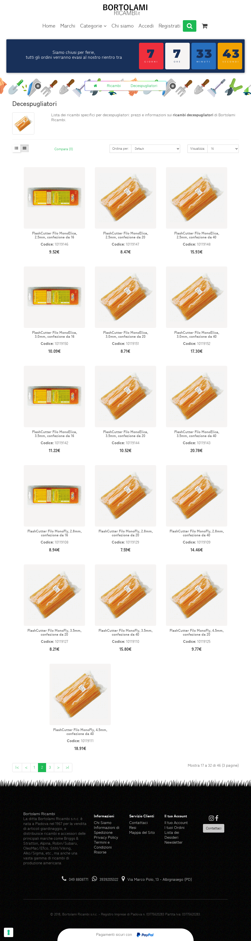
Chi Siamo (103, 822)
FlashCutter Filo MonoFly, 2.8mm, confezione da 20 (126, 533)
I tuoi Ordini (174, 827)
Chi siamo (123, 25)
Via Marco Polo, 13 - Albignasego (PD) (159, 879)
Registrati (169, 25)
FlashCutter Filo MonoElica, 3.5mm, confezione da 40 (196, 433)
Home (48, 25)
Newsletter (173, 842)
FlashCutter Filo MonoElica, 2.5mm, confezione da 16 (54, 235)
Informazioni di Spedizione (106, 830)
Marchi (67, 25)
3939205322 (109, 879)
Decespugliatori (144, 85)
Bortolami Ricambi (39, 813)
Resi (132, 827)
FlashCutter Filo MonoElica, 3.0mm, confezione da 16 (54, 334)
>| (67, 767)
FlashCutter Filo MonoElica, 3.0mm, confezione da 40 (196, 334)
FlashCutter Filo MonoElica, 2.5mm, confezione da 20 (125, 235)
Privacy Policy (106, 837)
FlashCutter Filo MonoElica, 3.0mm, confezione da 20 (125, 334)
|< (17, 767)
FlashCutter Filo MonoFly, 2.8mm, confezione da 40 (197, 533)
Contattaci (138, 822)
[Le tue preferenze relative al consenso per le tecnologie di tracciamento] (8, 932)
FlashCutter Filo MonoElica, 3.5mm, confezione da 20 (125, 433)
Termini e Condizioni (103, 845)
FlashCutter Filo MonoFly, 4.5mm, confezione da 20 (197, 632)
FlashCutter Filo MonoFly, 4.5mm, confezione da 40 (80, 731)
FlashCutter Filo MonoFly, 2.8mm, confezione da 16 (54, 533)
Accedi (146, 25)
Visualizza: (197, 148)
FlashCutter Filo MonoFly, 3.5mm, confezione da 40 (125, 632)
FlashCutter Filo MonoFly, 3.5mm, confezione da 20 (54, 632)
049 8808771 (78, 879)
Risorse (100, 852)
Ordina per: (120, 148)
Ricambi (114, 85)
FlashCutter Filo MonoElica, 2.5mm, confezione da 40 (196, 235)
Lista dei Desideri (171, 835)
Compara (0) (63, 149)
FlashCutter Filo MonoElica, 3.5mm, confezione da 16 (54, 433)
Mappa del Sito (142, 832)
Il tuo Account (176, 822)
